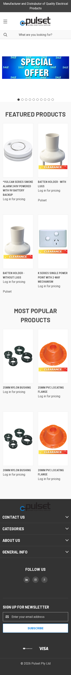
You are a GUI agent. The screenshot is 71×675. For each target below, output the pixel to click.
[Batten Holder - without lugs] (18, 241)
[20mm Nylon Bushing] (18, 438)
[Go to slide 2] (22, 99)
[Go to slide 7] (41, 99)
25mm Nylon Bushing (17, 387)
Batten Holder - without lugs (13, 275)
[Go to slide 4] (30, 99)
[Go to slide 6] (37, 99)
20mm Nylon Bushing (17, 470)
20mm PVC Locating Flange (51, 472)
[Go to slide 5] (34, 99)
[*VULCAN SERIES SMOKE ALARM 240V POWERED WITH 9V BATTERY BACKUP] (18, 150)
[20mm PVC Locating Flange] (53, 438)
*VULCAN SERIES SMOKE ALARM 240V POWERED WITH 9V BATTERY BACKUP (18, 188)
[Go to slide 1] (18, 99)
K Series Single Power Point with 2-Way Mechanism (53, 277)
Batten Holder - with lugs (52, 184)
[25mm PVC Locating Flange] (53, 356)
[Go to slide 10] (52, 99)
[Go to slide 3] (26, 99)
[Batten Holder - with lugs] (53, 150)
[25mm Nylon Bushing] (18, 356)
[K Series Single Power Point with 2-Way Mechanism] (53, 241)
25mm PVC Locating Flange (51, 390)
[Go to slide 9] (49, 99)
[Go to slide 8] (45, 99)
